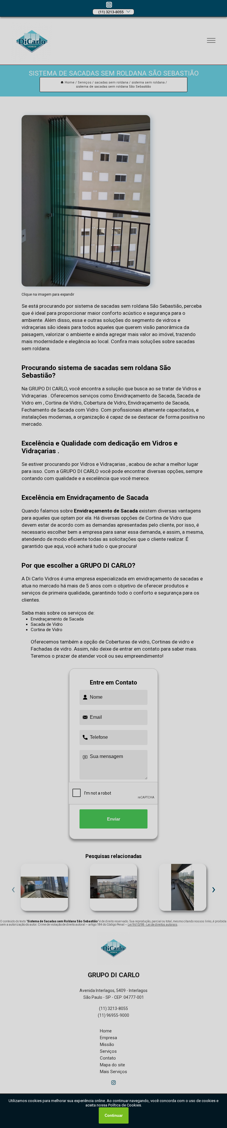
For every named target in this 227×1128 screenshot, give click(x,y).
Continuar (114, 1115)
